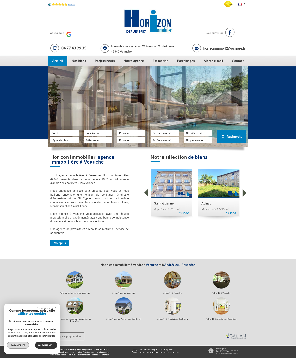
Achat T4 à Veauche (172, 293)
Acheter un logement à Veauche (75, 293)
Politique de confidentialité (79, 355)
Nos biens (79, 61)
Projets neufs (105, 61)
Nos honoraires (103, 352)
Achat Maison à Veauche (123, 293)
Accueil (57, 61)
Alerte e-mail (213, 61)
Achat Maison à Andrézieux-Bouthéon (123, 319)
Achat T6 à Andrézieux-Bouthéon (221, 319)
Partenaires (55, 355)
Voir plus (60, 243)
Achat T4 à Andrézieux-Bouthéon (172, 319)
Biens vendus (76, 352)
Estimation (160, 61)
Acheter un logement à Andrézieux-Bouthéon (74, 320)
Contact (238, 61)
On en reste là (45, 308)
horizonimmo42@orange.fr (224, 48)
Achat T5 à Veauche (221, 293)
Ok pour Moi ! (46, 345)
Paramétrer (18, 345)
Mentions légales (62, 352)
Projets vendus (89, 352)
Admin (63, 355)
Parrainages (186, 61)
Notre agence (134, 61)
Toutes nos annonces (100, 355)
